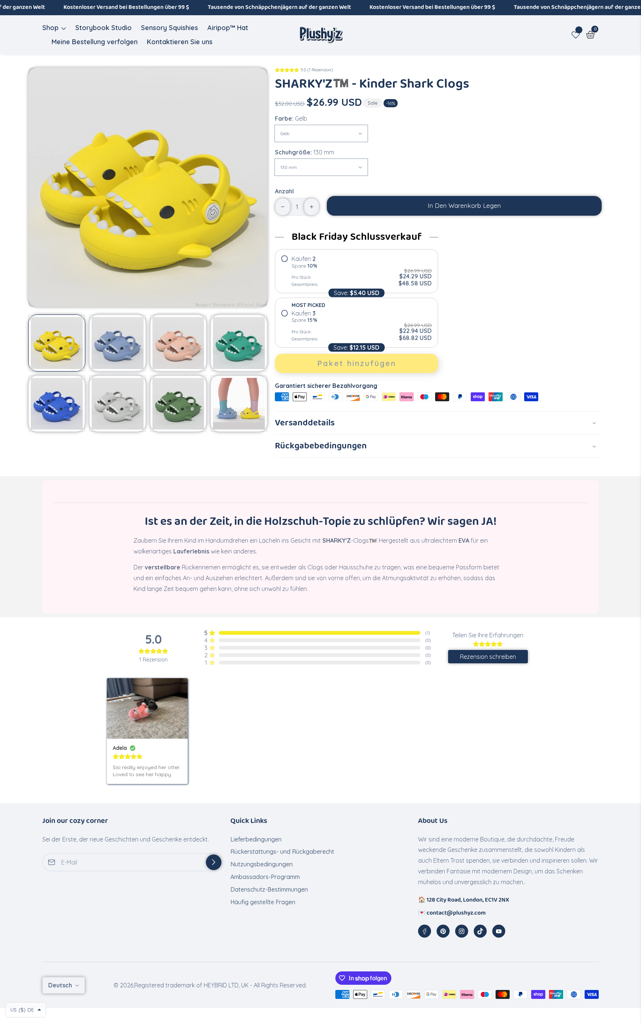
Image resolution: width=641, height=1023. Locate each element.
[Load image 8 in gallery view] (238, 403)
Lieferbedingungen (256, 839)
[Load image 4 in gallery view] (238, 343)
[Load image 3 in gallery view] (178, 343)
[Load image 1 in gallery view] (56, 343)
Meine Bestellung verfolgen (95, 41)
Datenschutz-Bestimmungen (269, 889)
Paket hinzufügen (356, 363)
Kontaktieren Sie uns (180, 41)
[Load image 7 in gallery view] (178, 403)
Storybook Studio (103, 27)
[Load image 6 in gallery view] (117, 403)
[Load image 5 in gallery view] (56, 403)
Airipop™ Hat (227, 27)
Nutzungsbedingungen (261, 864)
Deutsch (60, 985)
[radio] (356, 271)
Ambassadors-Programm (265, 876)
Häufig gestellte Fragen (263, 902)
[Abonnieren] (213, 862)
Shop (50, 27)
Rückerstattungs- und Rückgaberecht (282, 851)
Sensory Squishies (169, 27)
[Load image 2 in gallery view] (117, 343)
